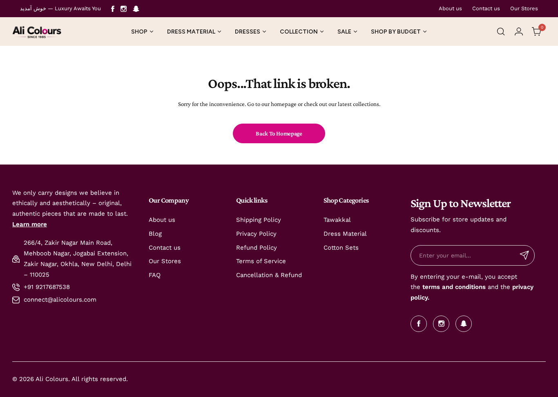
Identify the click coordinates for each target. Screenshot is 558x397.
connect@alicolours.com (60, 299)
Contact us (486, 8)
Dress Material (345, 233)
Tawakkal (337, 219)
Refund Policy (256, 247)
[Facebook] (112, 9)
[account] (519, 32)
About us (450, 8)
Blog (155, 233)
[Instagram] (124, 9)
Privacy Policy (256, 233)
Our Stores (524, 8)
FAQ (155, 275)
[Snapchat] (136, 9)
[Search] (501, 32)
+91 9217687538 (47, 287)
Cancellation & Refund (269, 275)
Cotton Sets (341, 247)
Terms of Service (261, 261)
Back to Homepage (279, 133)
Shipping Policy (258, 219)
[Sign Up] (524, 255)
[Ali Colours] (36, 31)
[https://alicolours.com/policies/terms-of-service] (421, 287)
